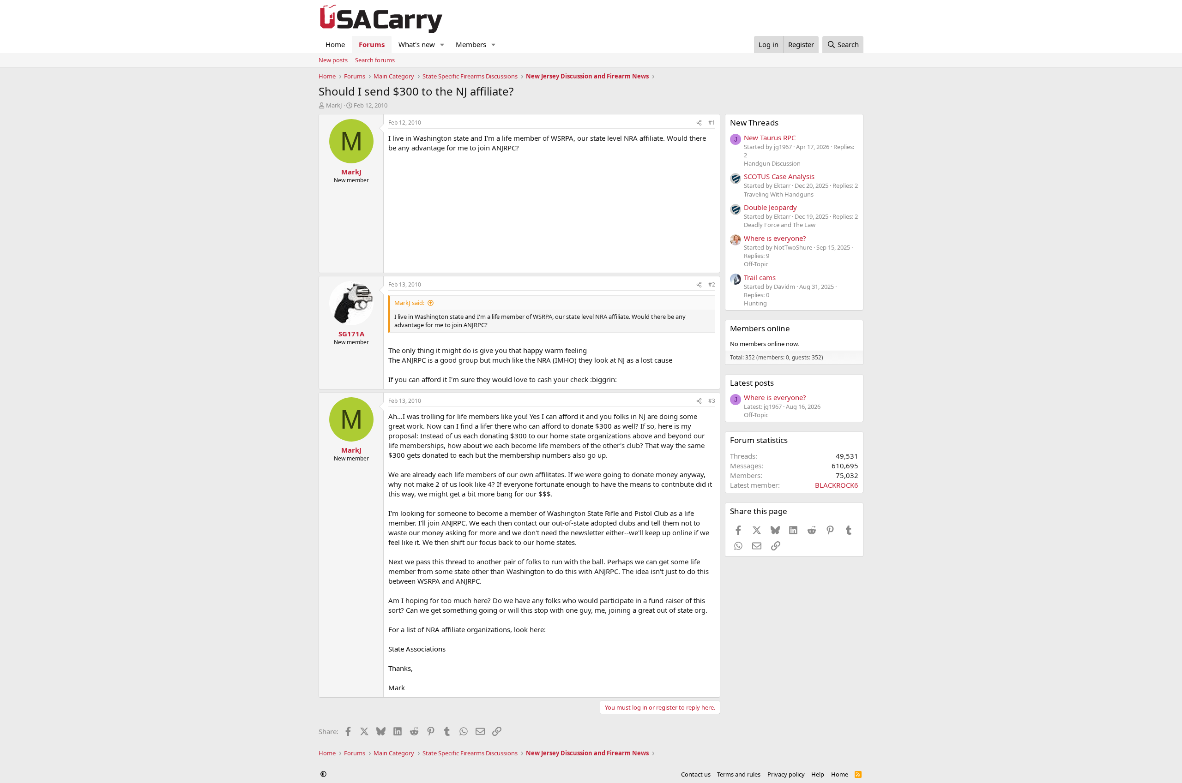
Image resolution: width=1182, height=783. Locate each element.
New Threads (754, 122)
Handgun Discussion (772, 163)
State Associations (417, 648)
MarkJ (334, 105)
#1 (711, 122)
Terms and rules (738, 774)
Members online (760, 328)
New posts (333, 60)
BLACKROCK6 (836, 485)
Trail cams (760, 277)
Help (817, 774)
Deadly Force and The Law (779, 225)
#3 (711, 401)
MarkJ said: (409, 303)
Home (335, 44)
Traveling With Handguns (779, 194)
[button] (442, 44)
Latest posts (752, 382)
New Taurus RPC (770, 137)
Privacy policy (786, 774)
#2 (711, 284)
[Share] (699, 123)
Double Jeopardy (770, 207)
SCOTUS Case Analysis (779, 176)
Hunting (755, 303)
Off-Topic (756, 264)
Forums (372, 44)
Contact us (696, 774)
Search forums (375, 60)
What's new (416, 44)
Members (471, 44)
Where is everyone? (775, 238)
